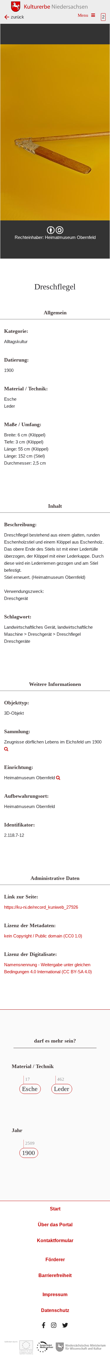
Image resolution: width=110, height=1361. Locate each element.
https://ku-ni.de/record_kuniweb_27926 (41, 907)
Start (55, 1208)
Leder (61, 1088)
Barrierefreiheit (55, 1275)
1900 (28, 1152)
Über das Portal (55, 1224)
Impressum (55, 1294)
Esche (30, 1088)
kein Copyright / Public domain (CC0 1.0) (43, 935)
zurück (17, 16)
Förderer (55, 1259)
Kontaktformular (55, 1240)
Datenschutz (55, 1310)
